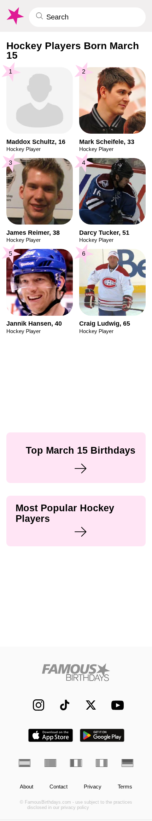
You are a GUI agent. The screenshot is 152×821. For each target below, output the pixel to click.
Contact (58, 786)
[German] (127, 763)
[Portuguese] (50, 763)
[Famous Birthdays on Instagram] (34, 705)
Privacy (92, 786)
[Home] (76, 672)
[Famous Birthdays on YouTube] (115, 705)
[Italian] (101, 763)
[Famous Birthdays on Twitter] (87, 705)
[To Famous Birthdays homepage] (14, 16)
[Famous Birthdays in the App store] (51, 735)
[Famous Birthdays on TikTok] (60, 705)
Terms (125, 786)
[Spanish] (24, 763)
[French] (76, 763)
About (26, 786)
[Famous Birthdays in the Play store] (102, 735)
